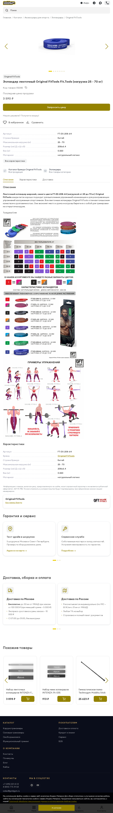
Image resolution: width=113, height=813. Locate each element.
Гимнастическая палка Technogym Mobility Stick (92, 691)
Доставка (48, 179)
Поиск (12, 10)
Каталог (18, 17)
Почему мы (8, 758)
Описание (8, 179)
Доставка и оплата (68, 728)
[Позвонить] (107, 3)
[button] (106, 46)
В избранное (16, 122)
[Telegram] (94, 3)
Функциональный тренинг (16, 741)
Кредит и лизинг (67, 732)
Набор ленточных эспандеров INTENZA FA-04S (20, 691)
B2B (61, 741)
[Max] (100, 3)
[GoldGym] (9, 3)
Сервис (62, 737)
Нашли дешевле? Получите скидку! (21, 115)
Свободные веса (11, 737)
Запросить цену (56, 107)
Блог (5, 762)
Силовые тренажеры (13, 732)
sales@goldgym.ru (11, 791)
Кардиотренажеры (13, 728)
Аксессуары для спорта (37, 17)
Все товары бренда (13, 502)
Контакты (8, 754)
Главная (7, 17)
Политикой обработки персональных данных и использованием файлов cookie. (43, 801)
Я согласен (56, 808)
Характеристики (28, 179)
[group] (56, 44)
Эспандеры (57, 17)
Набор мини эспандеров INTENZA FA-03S (55, 691)
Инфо (86, 3)
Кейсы (6, 767)
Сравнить (37, 122)
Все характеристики (15, 161)
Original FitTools (74, 17)
